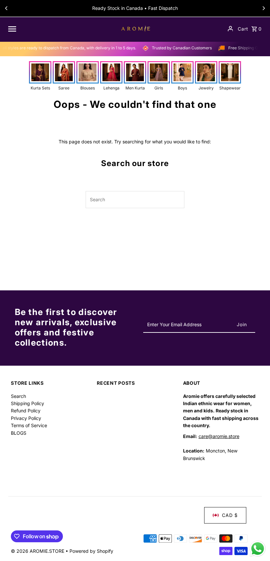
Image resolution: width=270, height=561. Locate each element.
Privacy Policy (26, 418)
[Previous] (7, 8)
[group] (40, 76)
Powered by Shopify (91, 551)
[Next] (263, 8)
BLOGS (18, 433)
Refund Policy (25, 410)
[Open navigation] (58, 28)
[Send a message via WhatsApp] (258, 549)
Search (18, 396)
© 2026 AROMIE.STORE (38, 551)
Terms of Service (29, 425)
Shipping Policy (27, 403)
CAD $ (230, 515)
